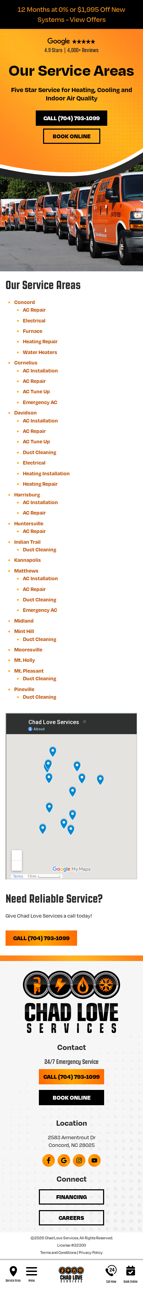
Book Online (72, 136)
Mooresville (28, 649)
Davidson (25, 412)
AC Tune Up (36, 391)
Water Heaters (40, 352)
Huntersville (28, 523)
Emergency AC (40, 402)
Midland (24, 620)
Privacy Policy (91, 1252)
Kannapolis (27, 560)
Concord (24, 302)
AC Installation (40, 370)
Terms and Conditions (58, 1252)
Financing (71, 1196)
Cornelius (25, 362)
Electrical (34, 320)
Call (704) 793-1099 (71, 118)
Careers (71, 1217)
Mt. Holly (24, 660)
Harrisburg (27, 494)
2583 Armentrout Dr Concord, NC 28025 (71, 1141)
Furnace (32, 331)
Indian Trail (27, 542)
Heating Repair (40, 341)
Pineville (24, 689)
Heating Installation (46, 473)
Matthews (26, 570)
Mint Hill (24, 631)
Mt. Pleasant (29, 670)
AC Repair (34, 309)
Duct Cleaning (39, 452)
